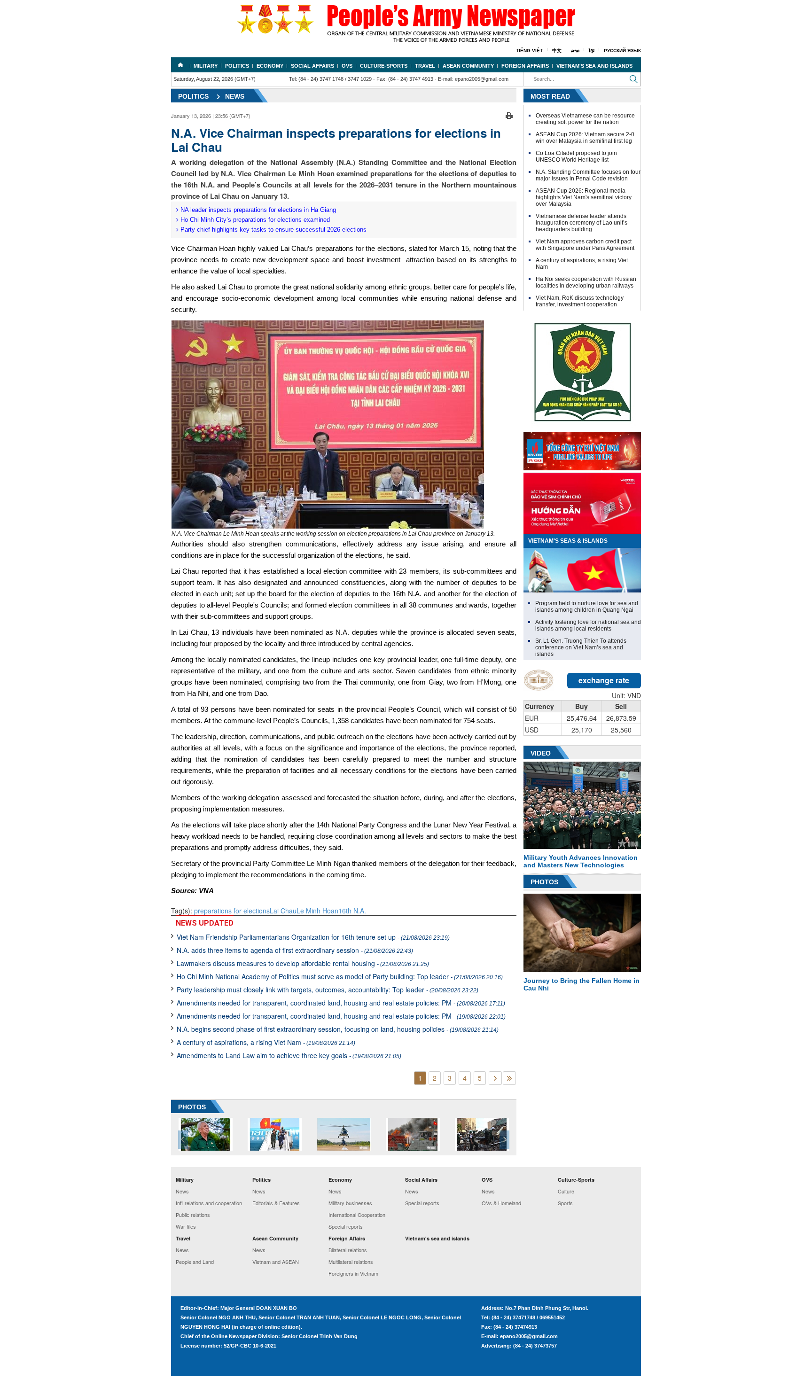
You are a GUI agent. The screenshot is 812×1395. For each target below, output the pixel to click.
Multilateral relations (350, 1261)
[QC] (582, 448)
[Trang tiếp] (495, 1078)
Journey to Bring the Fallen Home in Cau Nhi (581, 984)
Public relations (193, 1214)
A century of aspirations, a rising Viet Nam (266, 1042)
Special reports (345, 1226)
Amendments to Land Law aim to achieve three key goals (289, 1055)
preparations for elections (232, 910)
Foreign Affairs (525, 66)
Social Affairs (312, 66)
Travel (425, 66)
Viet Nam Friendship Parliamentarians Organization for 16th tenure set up (313, 937)
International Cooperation (356, 1214)
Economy (270, 66)
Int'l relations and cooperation (209, 1203)
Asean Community (468, 66)
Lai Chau (283, 910)
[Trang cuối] (509, 1078)
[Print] (509, 114)
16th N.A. (352, 910)
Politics (237, 66)
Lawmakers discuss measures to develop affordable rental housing (303, 963)
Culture (566, 1191)
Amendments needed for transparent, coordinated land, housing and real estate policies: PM (341, 1002)
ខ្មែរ (591, 50)
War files (186, 1226)
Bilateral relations (347, 1250)
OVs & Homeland (501, 1203)
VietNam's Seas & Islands (568, 541)
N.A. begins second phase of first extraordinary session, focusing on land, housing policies (338, 1029)
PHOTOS (192, 1107)
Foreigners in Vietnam (353, 1273)
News (234, 96)
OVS (347, 66)
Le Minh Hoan (317, 910)
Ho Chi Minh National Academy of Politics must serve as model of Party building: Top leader (340, 976)
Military (206, 66)
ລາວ (575, 50)
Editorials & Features (276, 1203)
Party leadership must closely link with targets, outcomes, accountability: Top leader (327, 989)
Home (180, 64)
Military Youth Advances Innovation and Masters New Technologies (580, 861)
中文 (557, 50)
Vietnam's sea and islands (594, 66)
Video (541, 753)
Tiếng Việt (529, 50)
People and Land (195, 1261)
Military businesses (350, 1203)
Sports (565, 1203)
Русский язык (622, 50)
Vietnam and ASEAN (275, 1261)
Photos (544, 882)
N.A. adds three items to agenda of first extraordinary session (295, 950)
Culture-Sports (383, 66)
